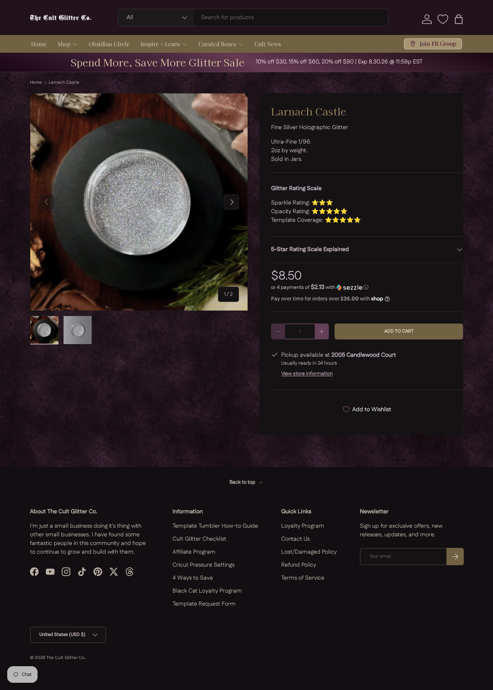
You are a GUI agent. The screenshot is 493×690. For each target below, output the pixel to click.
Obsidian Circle (109, 44)
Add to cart (399, 331)
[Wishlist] (443, 19)
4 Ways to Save (193, 578)
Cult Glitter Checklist (199, 539)
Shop (63, 44)
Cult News (267, 44)
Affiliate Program (194, 552)
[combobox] (253, 17)
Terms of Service (302, 578)
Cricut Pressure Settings (204, 565)
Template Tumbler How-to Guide (215, 526)
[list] (139, 202)
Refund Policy (298, 565)
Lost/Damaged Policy (309, 552)
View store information (307, 373)
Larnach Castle (64, 82)
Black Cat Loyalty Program (207, 591)
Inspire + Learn (160, 44)
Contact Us (295, 539)
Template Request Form (204, 604)
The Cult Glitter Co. (66, 658)
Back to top (243, 482)
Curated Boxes (217, 44)
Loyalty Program (302, 526)
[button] (459, 19)
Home (39, 44)
